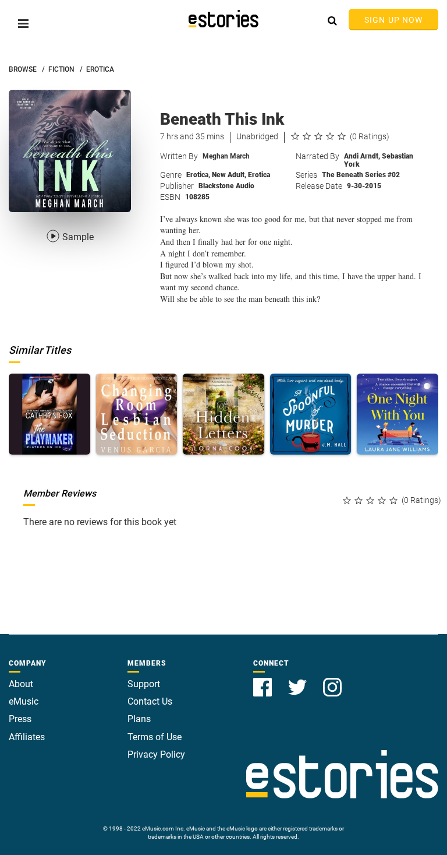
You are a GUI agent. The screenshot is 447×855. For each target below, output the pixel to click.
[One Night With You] (397, 414)
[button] (23, 23)
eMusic (23, 701)
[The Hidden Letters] (223, 414)
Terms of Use (154, 737)
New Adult (229, 175)
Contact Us (149, 701)
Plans (139, 718)
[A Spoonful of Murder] (311, 414)
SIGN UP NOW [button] (393, 19)
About (21, 683)
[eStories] (223, 18)
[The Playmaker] (49, 414)
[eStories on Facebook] (263, 680)
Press (20, 718)
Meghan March (226, 156)
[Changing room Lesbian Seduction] (137, 414)
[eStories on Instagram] (332, 680)
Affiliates (27, 737)
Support (143, 683)
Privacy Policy (156, 754)
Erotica (198, 175)
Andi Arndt (362, 156)
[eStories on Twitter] (298, 680)
